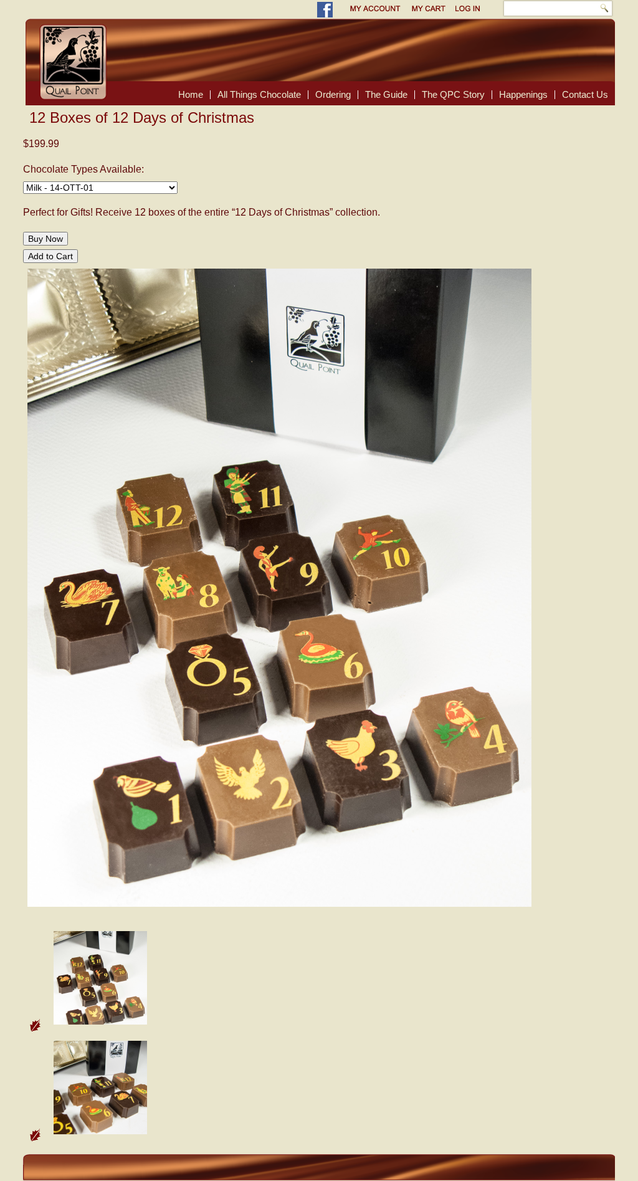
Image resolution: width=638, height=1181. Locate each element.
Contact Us (585, 94)
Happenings (523, 94)
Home (190, 94)
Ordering (333, 94)
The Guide (386, 94)
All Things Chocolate (259, 94)
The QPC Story (453, 94)
